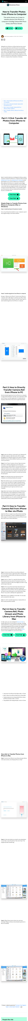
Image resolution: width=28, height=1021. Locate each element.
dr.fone (23, 629)
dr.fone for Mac (20, 622)
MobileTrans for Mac (5, 180)
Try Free (10, 28)
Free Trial (13, 194)
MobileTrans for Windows (17, 180)
